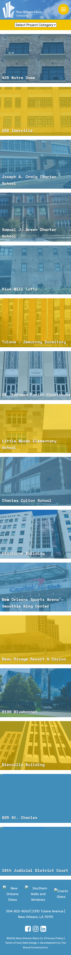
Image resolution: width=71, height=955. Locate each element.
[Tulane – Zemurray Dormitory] (35, 333)
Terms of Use (13, 942)
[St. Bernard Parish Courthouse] (35, 386)
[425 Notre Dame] (35, 69)
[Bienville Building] (35, 756)
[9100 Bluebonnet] (35, 703)
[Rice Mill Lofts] (35, 280)
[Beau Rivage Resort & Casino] (35, 650)
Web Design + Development (40, 942)
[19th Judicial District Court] (22, 829)
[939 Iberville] (35, 122)
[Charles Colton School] (35, 492)
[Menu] (63, 9)
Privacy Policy (54, 938)
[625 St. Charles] (13, 777)
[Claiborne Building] (35, 544)
